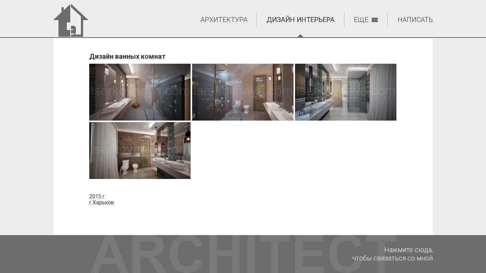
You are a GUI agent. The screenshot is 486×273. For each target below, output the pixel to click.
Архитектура (224, 20)
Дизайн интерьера (301, 20)
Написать (415, 20)
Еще (361, 20)
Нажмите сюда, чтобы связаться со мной (392, 254)
